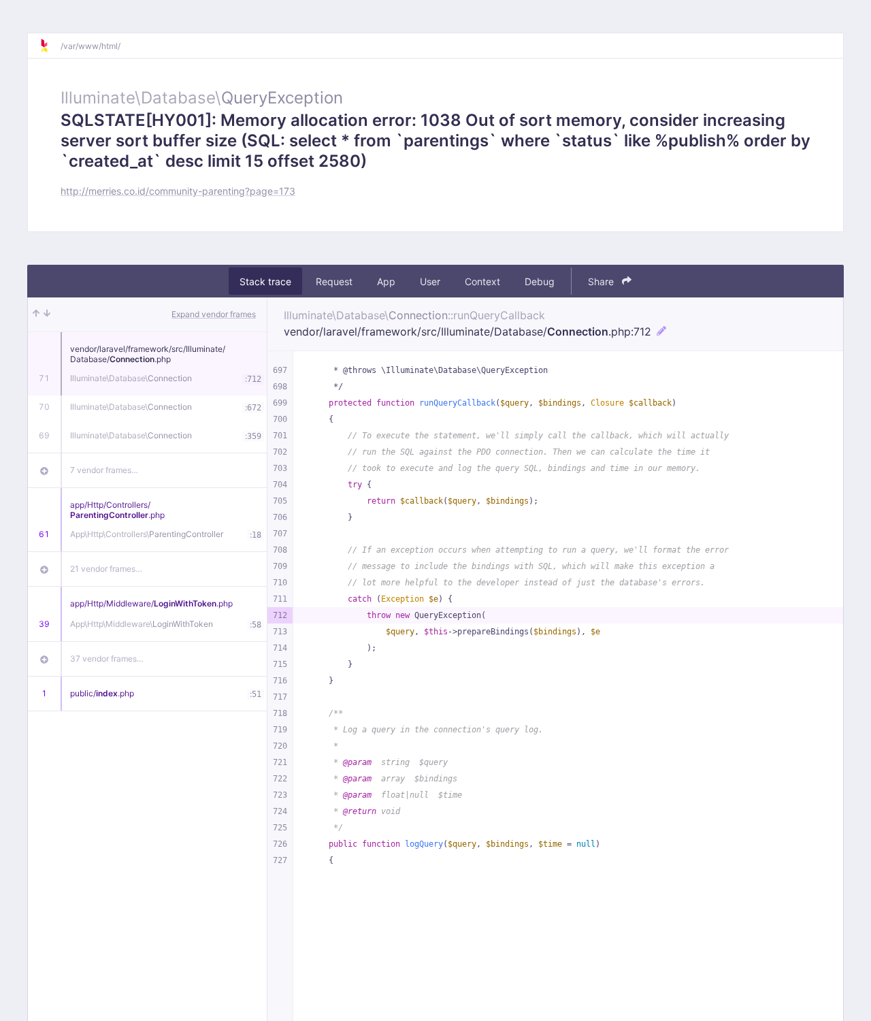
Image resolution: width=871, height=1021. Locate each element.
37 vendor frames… (107, 658)
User (430, 281)
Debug (540, 281)
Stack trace (265, 281)
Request (334, 281)
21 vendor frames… (106, 569)
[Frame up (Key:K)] (36, 314)
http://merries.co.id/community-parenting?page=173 (178, 191)
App (386, 281)
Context (482, 281)
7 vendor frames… (104, 470)
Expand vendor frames (213, 314)
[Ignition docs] (50, 45)
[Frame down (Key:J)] (47, 314)
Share (602, 281)
